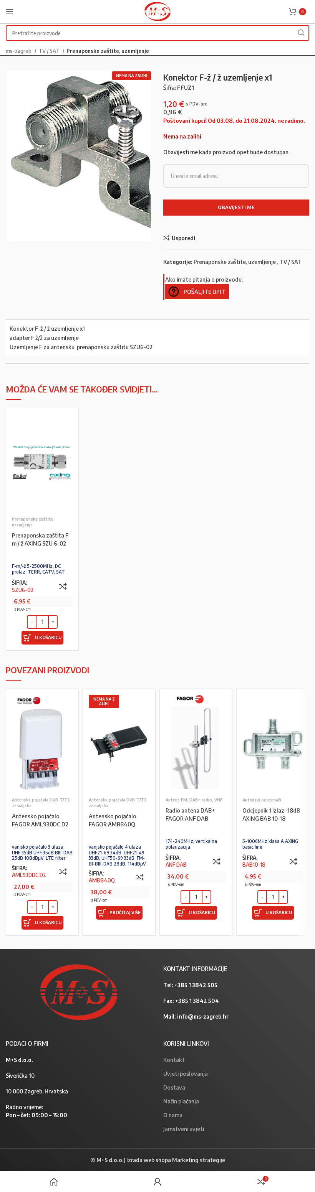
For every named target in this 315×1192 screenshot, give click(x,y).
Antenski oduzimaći (261, 799)
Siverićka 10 (20, 1075)
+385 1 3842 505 (195, 984)
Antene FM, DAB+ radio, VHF (194, 799)
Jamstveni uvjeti (183, 1128)
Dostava (174, 1087)
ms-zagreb (19, 50)
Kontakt (174, 1059)
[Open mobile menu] (9, 11)
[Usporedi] (63, 586)
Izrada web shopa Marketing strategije (175, 1159)
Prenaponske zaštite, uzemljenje (107, 50)
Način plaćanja (181, 1101)
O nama (172, 1114)
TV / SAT (49, 50)
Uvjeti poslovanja (185, 1073)
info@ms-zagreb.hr (203, 1016)
